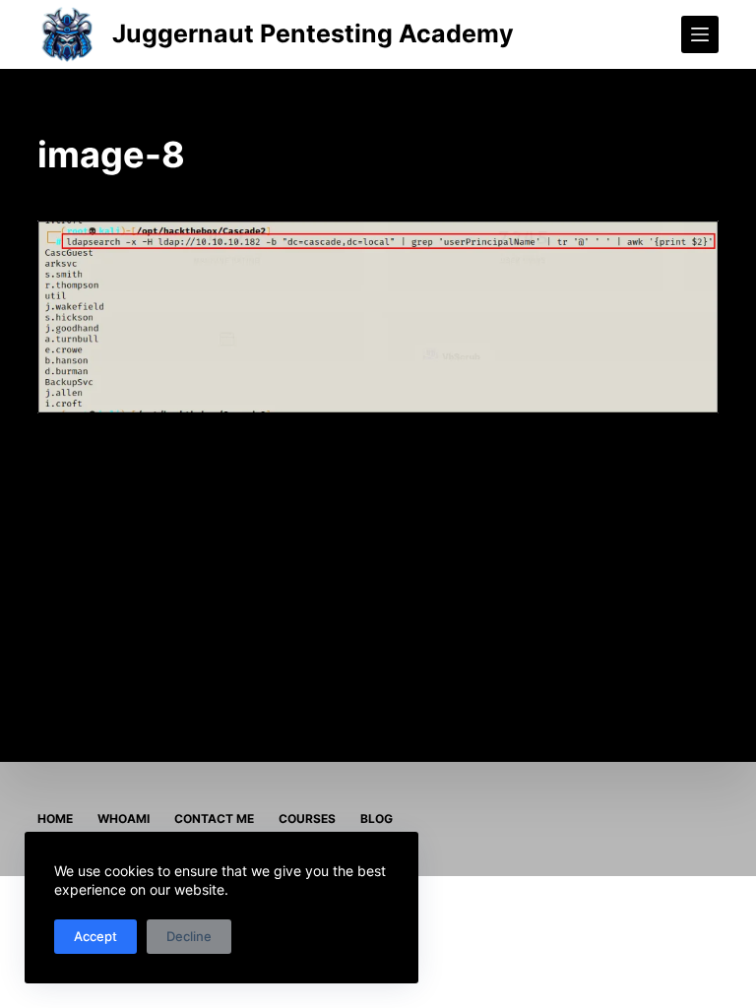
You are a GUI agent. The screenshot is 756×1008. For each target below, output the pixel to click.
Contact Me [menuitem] (214, 818)
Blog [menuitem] (376, 818)
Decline (189, 936)
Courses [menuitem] (307, 818)
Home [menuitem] (55, 818)
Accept (95, 936)
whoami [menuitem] (123, 818)
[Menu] (700, 34)
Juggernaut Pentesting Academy (313, 33)
